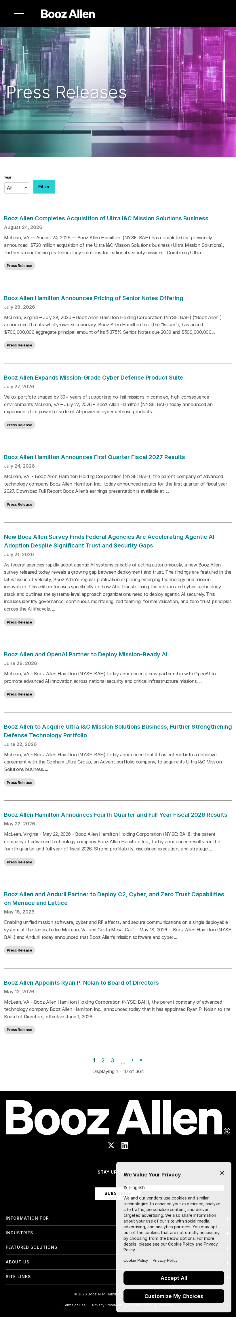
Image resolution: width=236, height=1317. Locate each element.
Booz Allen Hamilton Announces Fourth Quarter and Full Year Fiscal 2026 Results (115, 814)
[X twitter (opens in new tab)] (111, 1145)
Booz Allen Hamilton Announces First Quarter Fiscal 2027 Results (94, 457)
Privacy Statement (107, 1305)
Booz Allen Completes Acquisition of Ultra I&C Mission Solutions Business (106, 218)
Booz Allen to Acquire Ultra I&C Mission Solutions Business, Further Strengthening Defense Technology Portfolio (118, 731)
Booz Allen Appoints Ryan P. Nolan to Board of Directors (81, 982)
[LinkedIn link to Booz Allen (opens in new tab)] (124, 1145)
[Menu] (19, 13)
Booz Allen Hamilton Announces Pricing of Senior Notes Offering (94, 298)
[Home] (68, 13)
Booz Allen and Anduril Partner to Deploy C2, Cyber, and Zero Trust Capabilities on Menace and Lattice (114, 898)
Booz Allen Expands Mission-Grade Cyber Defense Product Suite (93, 377)
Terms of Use (74, 1305)
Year (8, 177)
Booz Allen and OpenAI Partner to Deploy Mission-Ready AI (86, 654)
